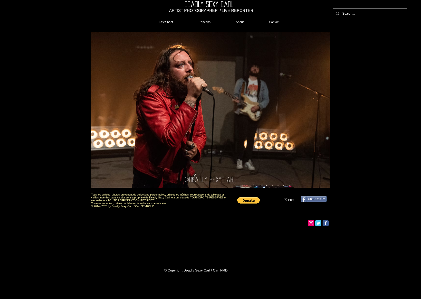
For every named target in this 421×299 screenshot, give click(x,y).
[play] (318, 185)
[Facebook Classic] (326, 223)
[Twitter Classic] (318, 223)
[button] (210, 110)
